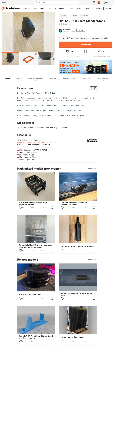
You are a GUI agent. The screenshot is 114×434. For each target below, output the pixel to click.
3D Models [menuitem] (26, 8)
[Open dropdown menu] (110, 20)
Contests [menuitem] (62, 8)
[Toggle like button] (20, 207)
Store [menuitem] (35, 8)
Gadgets (74, 15)
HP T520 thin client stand (72, 337)
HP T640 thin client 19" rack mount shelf (76, 294)
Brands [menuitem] (70, 8)
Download (86, 44)
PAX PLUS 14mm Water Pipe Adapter (77, 246)
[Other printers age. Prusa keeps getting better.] (85, 67)
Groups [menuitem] (86, 8)
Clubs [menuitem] (42, 8)
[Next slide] (53, 58)
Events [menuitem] (78, 8)
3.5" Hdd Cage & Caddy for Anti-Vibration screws (33, 203)
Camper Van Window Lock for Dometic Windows (74, 203)
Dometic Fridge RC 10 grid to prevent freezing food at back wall (35, 246)
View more (92, 168)
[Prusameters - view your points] (99, 2)
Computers (85, 15)
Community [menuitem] (51, 8)
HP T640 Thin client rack (30, 294)
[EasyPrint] (93, 2)
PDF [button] (94, 88)
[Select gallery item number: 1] (35, 241)
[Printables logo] (11, 8)
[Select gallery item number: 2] (78, 241)
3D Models (64, 15)
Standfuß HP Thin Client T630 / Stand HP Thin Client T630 (36, 337)
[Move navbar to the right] (101, 8)
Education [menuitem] (96, 8)
